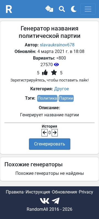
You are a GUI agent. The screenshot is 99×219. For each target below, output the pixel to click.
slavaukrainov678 (57, 44)
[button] (49, 9)
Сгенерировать (49, 144)
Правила (15, 192)
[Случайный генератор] (49, 9)
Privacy (86, 192)
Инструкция (38, 192)
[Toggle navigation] (88, 9)
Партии (66, 98)
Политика (47, 98)
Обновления (64, 192)
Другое (61, 88)
